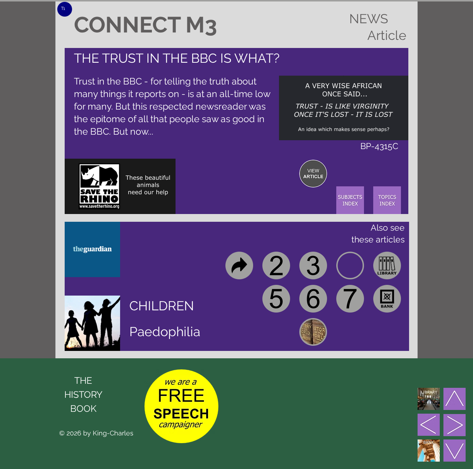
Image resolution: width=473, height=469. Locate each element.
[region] (313, 174)
